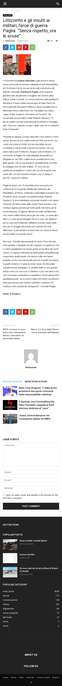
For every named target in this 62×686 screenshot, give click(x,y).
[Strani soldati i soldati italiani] (10, 544)
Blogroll (55, 677)
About (13, 677)
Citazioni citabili (43, 677)
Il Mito (21, 677)
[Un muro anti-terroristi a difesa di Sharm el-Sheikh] (10, 572)
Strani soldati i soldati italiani (33, 541)
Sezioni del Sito (27, 554)
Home (5, 10)
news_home (15, 10)
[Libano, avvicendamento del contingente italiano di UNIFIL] (10, 419)
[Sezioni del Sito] (10, 558)
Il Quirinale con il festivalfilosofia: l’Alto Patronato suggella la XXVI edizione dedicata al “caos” (37, 405)
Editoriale (30, 677)
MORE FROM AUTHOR (36, 381)
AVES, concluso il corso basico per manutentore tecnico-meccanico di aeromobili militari (14, 334)
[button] (58, 4)
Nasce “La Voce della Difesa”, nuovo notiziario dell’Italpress (45, 331)
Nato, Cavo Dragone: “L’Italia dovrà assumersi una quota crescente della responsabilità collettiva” (38, 391)
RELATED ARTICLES (12, 381)
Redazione (10, 41)
